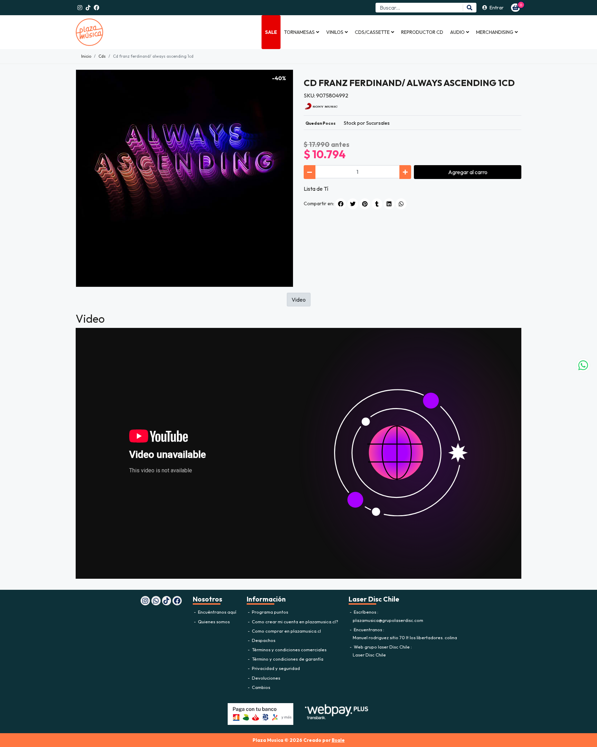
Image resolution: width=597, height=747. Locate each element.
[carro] (515, 7)
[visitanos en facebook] (96, 7)
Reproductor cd (422, 32)
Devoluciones (265, 678)
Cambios (260, 687)
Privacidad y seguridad (275, 668)
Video (299, 299)
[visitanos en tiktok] (88, 7)
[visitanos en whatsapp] (156, 600)
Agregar (467, 172)
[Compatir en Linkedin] (389, 203)
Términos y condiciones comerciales (288, 649)
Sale (271, 32)
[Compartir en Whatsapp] (401, 203)
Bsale (338, 740)
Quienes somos (213, 621)
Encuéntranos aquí (216, 612)
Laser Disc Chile (369, 655)
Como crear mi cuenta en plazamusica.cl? (294, 621)
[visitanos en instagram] (80, 7)
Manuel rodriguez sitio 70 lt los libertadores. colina (405, 637)
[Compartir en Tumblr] (376, 203)
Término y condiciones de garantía (287, 659)
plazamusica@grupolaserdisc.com (388, 620)
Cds (102, 56)
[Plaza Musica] (110, 32)
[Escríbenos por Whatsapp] (583, 365)
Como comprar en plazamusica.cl (286, 631)
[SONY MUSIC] (321, 105)
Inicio (86, 56)
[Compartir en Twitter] (352, 203)
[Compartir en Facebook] (340, 203)
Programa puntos (269, 612)
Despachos (263, 640)
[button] (302, 32)
